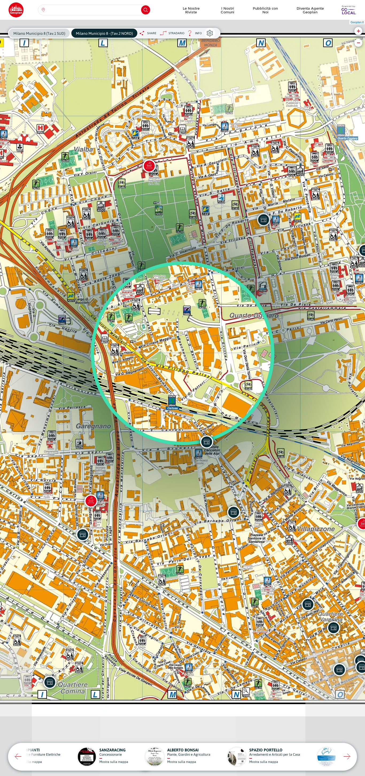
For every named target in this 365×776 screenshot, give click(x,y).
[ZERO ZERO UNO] (233, 512)
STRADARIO (176, 33)
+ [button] (358, 31)
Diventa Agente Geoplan (310, 10)
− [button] (358, 42)
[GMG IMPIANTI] (307, 604)
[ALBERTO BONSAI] (82, 534)
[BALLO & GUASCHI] (339, 669)
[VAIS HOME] (49, 682)
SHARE (151, 33)
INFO (193, 35)
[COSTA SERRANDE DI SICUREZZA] (206, 441)
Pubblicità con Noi (265, 10)
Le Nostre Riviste (191, 10)
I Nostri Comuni (227, 10)
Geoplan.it (357, 22)
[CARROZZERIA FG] (333, 627)
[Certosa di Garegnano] (90, 500)
